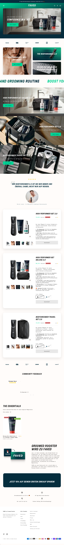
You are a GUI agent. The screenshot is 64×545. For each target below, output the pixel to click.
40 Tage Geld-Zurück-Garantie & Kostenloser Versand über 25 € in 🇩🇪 (32, 1)
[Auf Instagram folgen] (7, 534)
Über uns (32, 520)
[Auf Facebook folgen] (4, 534)
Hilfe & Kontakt (34, 511)
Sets (21, 516)
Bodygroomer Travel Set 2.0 (45, 318)
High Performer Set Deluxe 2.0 (45, 258)
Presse (31, 517)
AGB (31, 524)
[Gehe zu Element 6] (33, 243)
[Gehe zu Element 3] (18, 243)
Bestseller (23, 514)
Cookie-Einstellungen (35, 522)
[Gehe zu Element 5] (28, 243)
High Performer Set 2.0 (46, 213)
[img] (12, 382)
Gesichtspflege (23, 525)
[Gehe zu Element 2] (13, 243)
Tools (21, 518)
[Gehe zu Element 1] (8, 243)
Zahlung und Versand (35, 528)
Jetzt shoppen (13, 24)
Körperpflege (23, 522)
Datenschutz (33, 513)
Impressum (32, 515)
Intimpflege (23, 520)
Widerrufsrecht (33, 526)
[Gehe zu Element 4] (23, 243)
